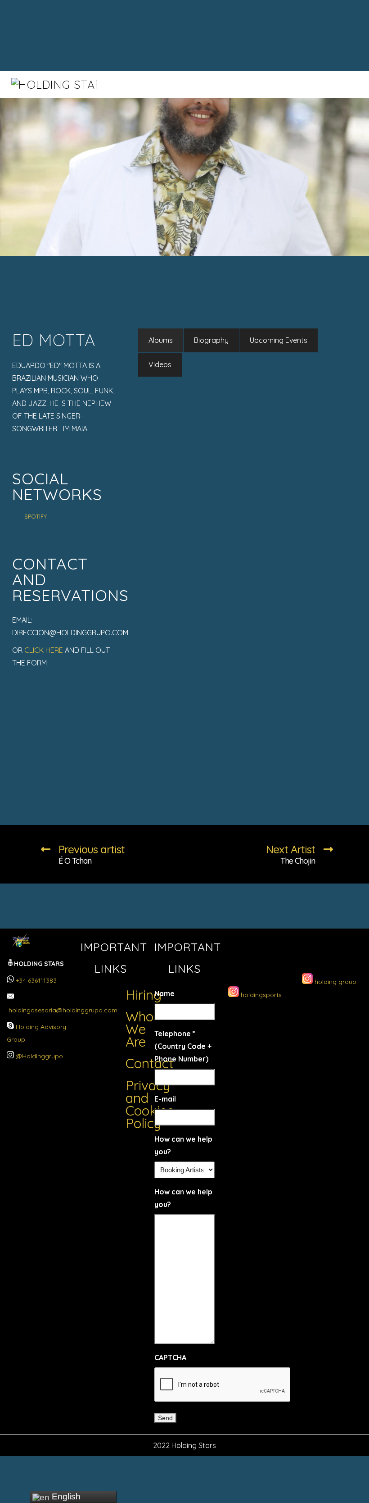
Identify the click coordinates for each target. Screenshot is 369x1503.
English (65, 1496)
